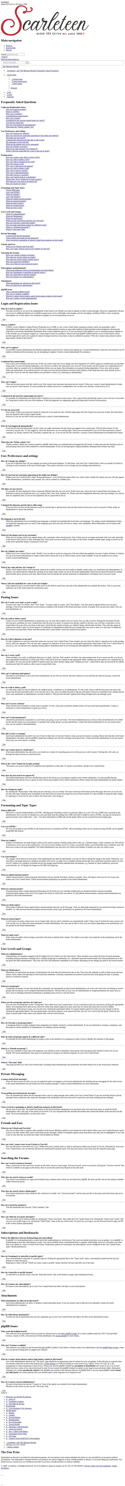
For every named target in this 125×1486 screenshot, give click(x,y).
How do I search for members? (18, 262)
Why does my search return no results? (21, 257)
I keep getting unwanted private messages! (22, 238)
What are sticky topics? (15, 203)
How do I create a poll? (15, 164)
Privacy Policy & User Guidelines (98, 1466)
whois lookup (50, 1364)
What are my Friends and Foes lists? (20, 246)
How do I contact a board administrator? (21, 298)
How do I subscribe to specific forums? (21, 275)
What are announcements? (16, 201)
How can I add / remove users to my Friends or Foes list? (28, 249)
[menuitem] (16, 79)
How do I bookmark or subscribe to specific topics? (26, 272)
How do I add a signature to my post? (20, 162)
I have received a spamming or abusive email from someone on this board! (34, 240)
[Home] (45, 35)
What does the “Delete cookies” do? (20, 127)
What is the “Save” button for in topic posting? (24, 179)
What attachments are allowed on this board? (23, 283)
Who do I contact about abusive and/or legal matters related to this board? (34, 296)
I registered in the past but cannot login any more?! (25, 120)
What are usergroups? (14, 218)
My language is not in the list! (17, 142)
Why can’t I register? (14, 114)
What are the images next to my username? (22, 144)
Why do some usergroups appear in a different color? (26, 225)
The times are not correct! (16, 138)
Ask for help (11, 48)
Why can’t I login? (13, 118)
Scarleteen (5, 2)
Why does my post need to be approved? (21, 181)
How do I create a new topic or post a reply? (23, 157)
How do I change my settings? (17, 133)
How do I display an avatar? (17, 147)
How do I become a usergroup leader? (20, 223)
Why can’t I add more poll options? (19, 166)
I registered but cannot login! (17, 116)
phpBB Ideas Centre (110, 1347)
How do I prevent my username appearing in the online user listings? (32, 136)
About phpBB (60, 1336)
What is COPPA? (12, 112)
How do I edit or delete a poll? (17, 168)
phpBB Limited (71, 1334)
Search (3, 54)
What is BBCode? (13, 190)
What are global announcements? (18, 199)
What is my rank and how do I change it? (22, 149)
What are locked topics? (15, 205)
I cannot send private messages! (18, 236)
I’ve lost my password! (14, 123)
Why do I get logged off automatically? (21, 125)
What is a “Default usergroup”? (18, 227)
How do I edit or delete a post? (18, 159)
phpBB (8, 526)
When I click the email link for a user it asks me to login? (28, 151)
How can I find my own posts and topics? (22, 264)
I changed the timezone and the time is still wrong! (25, 140)
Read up (9, 46)
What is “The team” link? (15, 229)
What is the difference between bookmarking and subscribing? (30, 270)
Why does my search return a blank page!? (22, 259)
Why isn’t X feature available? (17, 294)
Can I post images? (13, 197)
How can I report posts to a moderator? (21, 177)
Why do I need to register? (16, 109)
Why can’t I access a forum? (17, 170)
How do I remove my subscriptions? (20, 277)
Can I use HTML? (13, 192)
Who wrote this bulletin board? (18, 292)
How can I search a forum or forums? (20, 255)
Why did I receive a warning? (17, 175)
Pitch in (9, 50)
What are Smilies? (13, 194)
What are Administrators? (15, 214)
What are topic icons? (14, 208)
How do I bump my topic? (16, 184)
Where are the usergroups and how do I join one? (25, 221)
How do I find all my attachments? (19, 285)
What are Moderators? (14, 216)
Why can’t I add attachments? (17, 173)
